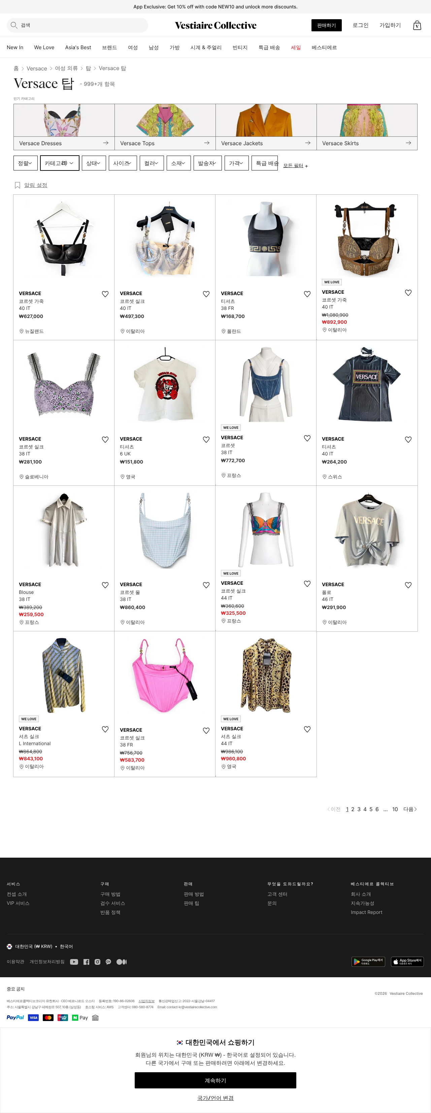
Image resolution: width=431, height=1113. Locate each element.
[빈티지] (253, 47)
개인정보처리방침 (47, 961)
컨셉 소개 (17, 894)
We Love (44, 47)
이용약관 (15, 961)
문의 (272, 903)
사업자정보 (147, 1001)
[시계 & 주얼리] (227, 47)
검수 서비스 (112, 903)
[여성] (143, 47)
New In (15, 47)
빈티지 (240, 47)
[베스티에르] (342, 47)
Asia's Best (78, 47)
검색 (25, 25)
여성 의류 (66, 68)
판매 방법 (194, 894)
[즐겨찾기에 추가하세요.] (105, 294)
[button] (417, 25)
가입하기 (390, 25)
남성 (154, 47)
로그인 (361, 25)
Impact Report (367, 912)
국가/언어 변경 (215, 1098)
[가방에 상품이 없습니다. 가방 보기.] (417, 25)
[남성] (164, 47)
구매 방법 (110, 894)
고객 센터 (277, 894)
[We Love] (60, 47)
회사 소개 (361, 894)
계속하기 (215, 1080)
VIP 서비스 (18, 903)
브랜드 (109, 47)
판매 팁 (191, 903)
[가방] (185, 47)
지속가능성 (362, 903)
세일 (296, 47)
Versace (37, 68)
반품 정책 (110, 912)
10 (395, 809)
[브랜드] (122, 47)
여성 (133, 47)
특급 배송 (269, 47)
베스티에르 (324, 47)
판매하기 (326, 25)
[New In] (28, 47)
